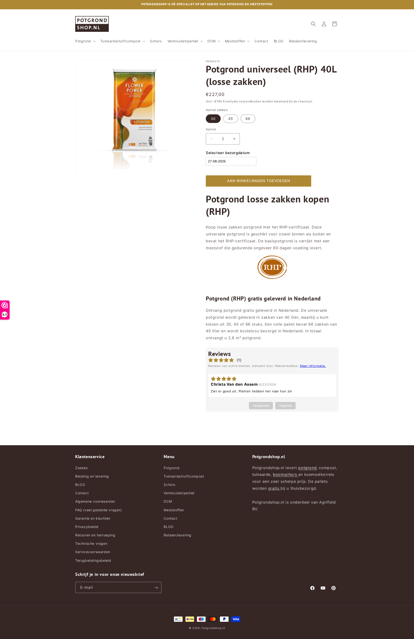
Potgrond (171, 468)
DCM (168, 501)
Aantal (211, 129)
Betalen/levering (177, 535)
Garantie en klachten (92, 518)
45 (230, 119)
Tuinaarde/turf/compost (184, 476)
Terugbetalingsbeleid (93, 560)
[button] (85, 41)
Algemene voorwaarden (95, 501)
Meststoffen (174, 510)
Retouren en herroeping (95, 535)
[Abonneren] (156, 587)
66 (248, 119)
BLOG (80, 484)
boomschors (285, 474)
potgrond (307, 467)
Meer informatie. (313, 366)
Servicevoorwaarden (92, 552)
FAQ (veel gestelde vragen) (98, 510)
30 (213, 119)
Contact (82, 493)
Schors (169, 484)
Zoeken (81, 468)
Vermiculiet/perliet (179, 493)
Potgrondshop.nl (213, 628)
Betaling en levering (92, 476)
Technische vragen (91, 543)
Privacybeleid (86, 526)
